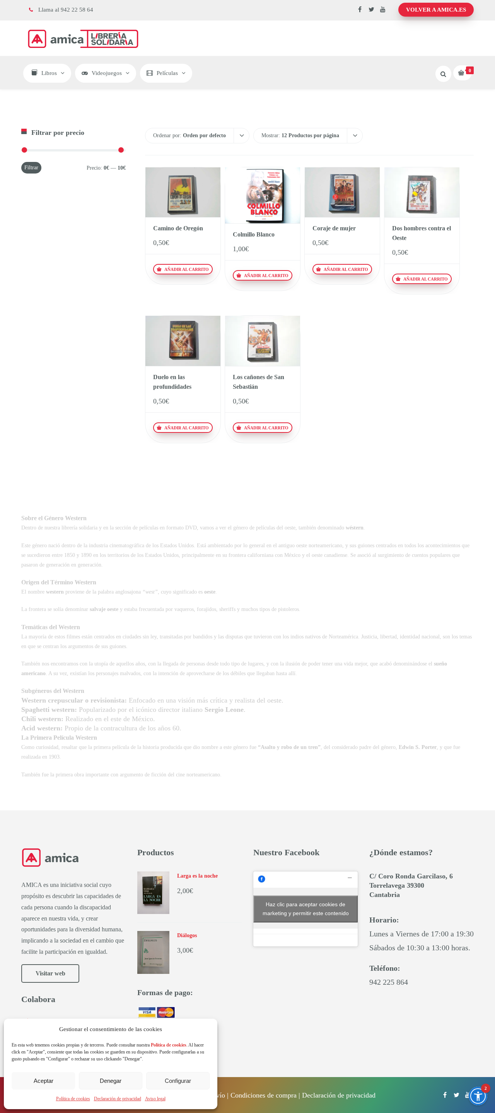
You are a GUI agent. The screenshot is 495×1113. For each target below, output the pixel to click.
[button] (478, 1096)
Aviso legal (155, 1098)
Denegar (110, 1080)
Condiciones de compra (263, 1095)
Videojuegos (107, 73)
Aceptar (43, 1080)
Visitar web (50, 973)
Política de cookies (73, 1098)
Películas (167, 73)
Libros (49, 73)
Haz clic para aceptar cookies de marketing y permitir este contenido (306, 908)
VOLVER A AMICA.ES (436, 10)
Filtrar (31, 167)
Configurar (178, 1080)
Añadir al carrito (186, 269)
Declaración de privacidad (117, 1098)
